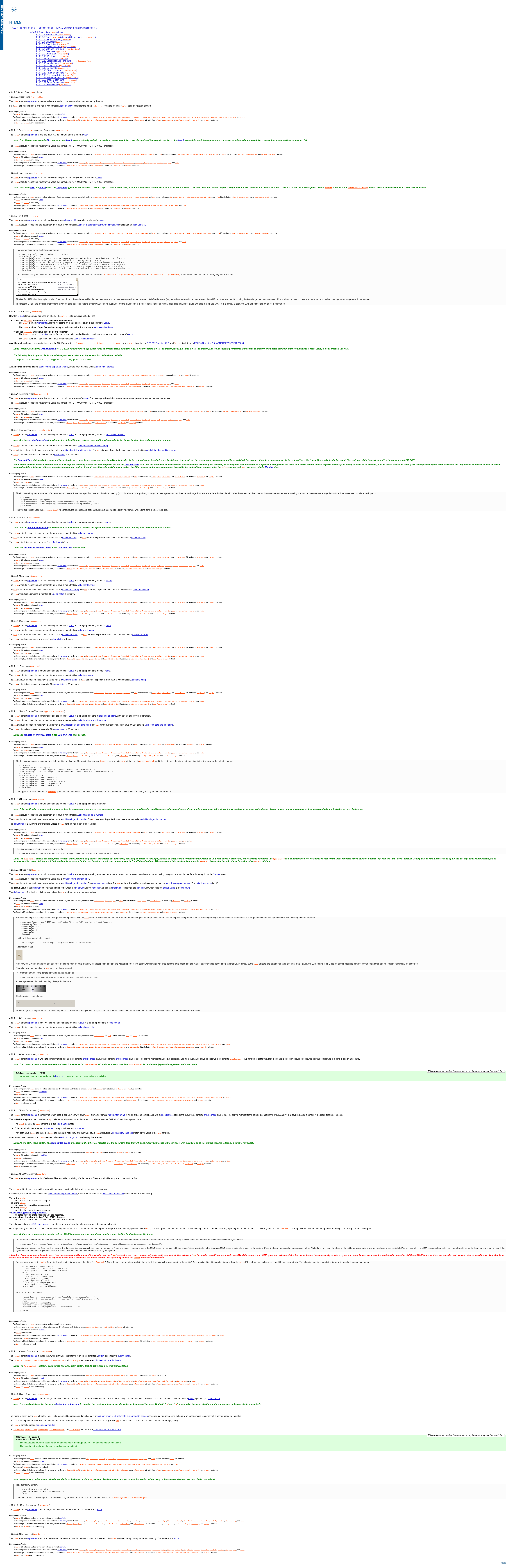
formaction (117, 117)
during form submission (67, 1404)
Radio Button (62, 1124)
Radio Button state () (56, 73)
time (108, 671)
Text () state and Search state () (66, 37)
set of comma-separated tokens (53, 367)
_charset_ (98, 106)
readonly (213, 117)
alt (86, 117)
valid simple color (86, 1027)
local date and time (107, 716)
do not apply (62, 117)
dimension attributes (45, 1425)
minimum (36, 888)
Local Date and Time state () (64, 61)
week (108, 625)
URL (32, 187)
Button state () (53, 85)
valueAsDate (125, 120)
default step (59, 455)
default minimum (100, 883)
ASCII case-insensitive (113, 1194)
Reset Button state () (56, 82)
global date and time (115, 434)
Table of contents (45, 28)
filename (42, 1330)
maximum (96, 888)
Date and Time (25, 460)
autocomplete (93, 117)
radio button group (116, 1115)
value (124, 106)
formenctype (126, 117)
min (184, 117)
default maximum (204, 883)
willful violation (48, 349)
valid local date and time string (92, 720)
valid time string (85, 675)
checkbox (58, 1076)
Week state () (52, 56)
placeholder (205, 117)
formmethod (135, 117)
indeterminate (237, 1059)
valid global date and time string (93, 446)
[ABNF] (219, 343)
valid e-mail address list (85, 339)
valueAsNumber (139, 120)
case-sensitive (67, 106)
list (169, 117)
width (242, 117)
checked (102, 117)
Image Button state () (56, 80)
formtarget (156, 117)
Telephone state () (53, 39)
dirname (109, 117)
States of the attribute (46, 32)
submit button (124, 1356)
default (62, 114)
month (109, 580)
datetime (52, 792)
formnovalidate (145, 117)
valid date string (85, 533)
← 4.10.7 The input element (22, 28)
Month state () (52, 54)
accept (82, 117)
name (16, 106)
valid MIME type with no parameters (29, 1212)
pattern (197, 117)
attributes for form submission (107, 1360)
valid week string (86, 630)
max (173, 117)
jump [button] (503, 1563)
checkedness (89, 1059)
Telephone (61, 187)
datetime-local (50, 510)
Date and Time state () (58, 49)
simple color (114, 1023)
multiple (190, 117)
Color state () (52, 68)
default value (169, 888)
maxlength (178, 117)
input (16, 101)
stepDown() (195, 120)
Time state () (52, 58)
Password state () (56, 46)
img (91, 1479)
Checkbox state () (56, 70)
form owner (47, 1128)
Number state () (54, 63)
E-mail (42, 187)
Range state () (53, 66)
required (221, 117)
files (75, 120)
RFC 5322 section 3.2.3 (158, 343)
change (26, 123)
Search (68, 140)
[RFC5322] (228, 343)
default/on (43, 1092)
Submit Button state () (57, 77)
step (234, 117)
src (231, 117)
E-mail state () (52, 44)
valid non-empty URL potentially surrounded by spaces (122, 1416)
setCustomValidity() (358, 188)
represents (32, 101)
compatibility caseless (122, 1133)
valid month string (86, 585)
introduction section (38, 440)
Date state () (51, 51)
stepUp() (207, 120)
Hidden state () (53, 35)
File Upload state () (55, 75)
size (226, 117)
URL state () (50, 42)
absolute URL (70, 220)
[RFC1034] (239, 343)
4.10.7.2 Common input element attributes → (76, 28)
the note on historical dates (37, 548)
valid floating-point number (90, 815)
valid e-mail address (103, 327)
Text (49, 140)
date (108, 522)
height (164, 117)
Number (269, 467)
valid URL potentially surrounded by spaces (98, 225)
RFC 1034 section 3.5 (204, 343)
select (225, 467)
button (101, 1356)
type (32, 92)
